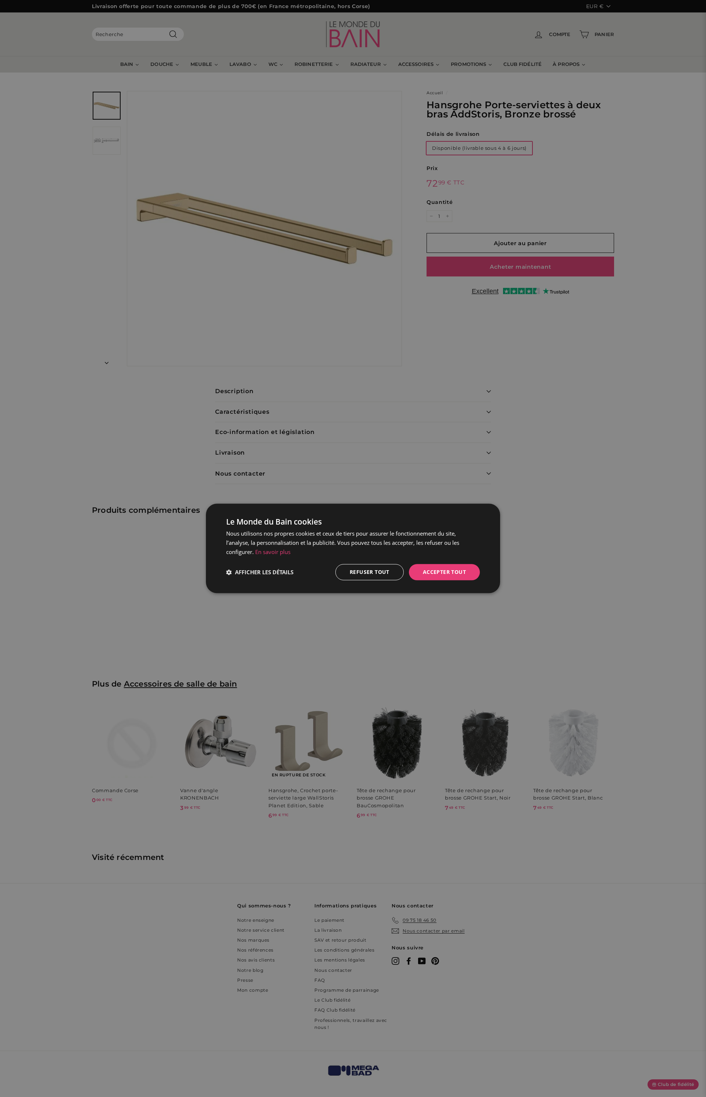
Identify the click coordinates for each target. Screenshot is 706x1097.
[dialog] (353, 548)
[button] (259, 572)
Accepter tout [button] (444, 571)
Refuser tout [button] (369, 571)
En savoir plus (272, 551)
